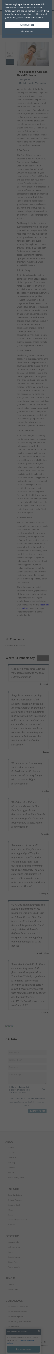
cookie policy (37, 18)
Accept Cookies (27, 25)
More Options (27, 32)
